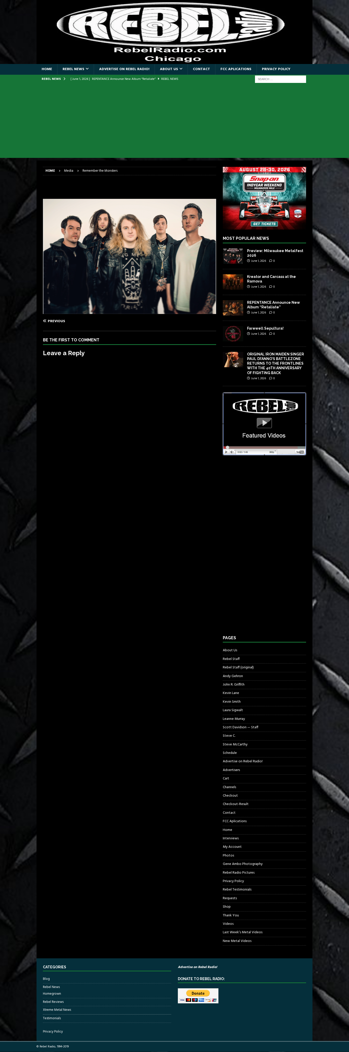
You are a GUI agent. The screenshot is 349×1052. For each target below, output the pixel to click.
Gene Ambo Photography (243, 864)
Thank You (231, 915)
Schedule (230, 753)
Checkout (230, 796)
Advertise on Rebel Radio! (124, 69)
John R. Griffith (234, 685)
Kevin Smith (232, 702)
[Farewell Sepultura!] (233, 333)
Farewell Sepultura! (265, 328)
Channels (229, 787)
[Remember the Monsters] (129, 311)
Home (47, 69)
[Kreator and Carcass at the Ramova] (233, 282)
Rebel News (73, 69)
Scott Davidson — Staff (240, 727)
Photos (228, 856)
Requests (230, 898)
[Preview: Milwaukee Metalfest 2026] (233, 256)
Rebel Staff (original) (238, 667)
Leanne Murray (234, 719)
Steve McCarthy (235, 744)
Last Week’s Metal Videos (242, 932)
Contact (201, 69)
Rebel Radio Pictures (238, 873)
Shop (227, 907)
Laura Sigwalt (233, 710)
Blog (46, 979)
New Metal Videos (237, 941)
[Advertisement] (174, 122)
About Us (169, 69)
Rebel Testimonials (237, 890)
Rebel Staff (231, 659)
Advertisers (231, 770)
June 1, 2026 (258, 261)
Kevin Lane (231, 693)
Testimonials (52, 1018)
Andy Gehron (233, 676)
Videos (228, 924)
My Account (232, 847)
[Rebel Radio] (174, 61)
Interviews (231, 838)
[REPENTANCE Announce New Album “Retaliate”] (233, 308)
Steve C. (229, 736)
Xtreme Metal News (57, 1010)
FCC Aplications (235, 69)
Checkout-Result (236, 804)
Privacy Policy (276, 69)
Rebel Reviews (53, 1002)
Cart (226, 779)
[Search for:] (280, 79)
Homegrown (52, 993)
